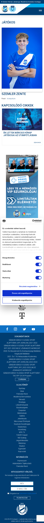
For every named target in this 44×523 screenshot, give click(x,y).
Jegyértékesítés (22, 440)
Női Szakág (22, 438)
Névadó (22, 399)
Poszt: (4, 98)
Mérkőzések (22, 413)
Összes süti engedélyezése (22, 293)
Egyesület (22, 449)
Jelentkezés (22, 419)
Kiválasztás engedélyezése (22, 300)
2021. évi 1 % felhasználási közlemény (22, 357)
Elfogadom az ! (23, 493)
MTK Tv (22, 432)
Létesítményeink (22, 405)
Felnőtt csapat (22, 435)
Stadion (22, 446)
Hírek (22, 391)
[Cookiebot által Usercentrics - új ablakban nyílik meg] (32, 221)
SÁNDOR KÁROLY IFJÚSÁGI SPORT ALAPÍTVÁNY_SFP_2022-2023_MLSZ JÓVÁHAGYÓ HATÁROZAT (22, 367)
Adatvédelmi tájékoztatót (27, 493)
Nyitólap (22, 388)
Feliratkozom (22, 498)
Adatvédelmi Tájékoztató (22, 463)
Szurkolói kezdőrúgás (22, 424)
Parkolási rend (22, 394)
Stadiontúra (22, 427)
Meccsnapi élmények (22, 421)
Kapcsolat (22, 451)
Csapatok (22, 410)
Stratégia (22, 402)
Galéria (22, 416)
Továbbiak (22, 379)
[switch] (38, 264)
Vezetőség (22, 430)
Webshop (22, 443)
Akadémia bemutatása (22, 397)
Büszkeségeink (22, 408)
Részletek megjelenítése (28, 286)
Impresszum (22, 461)
